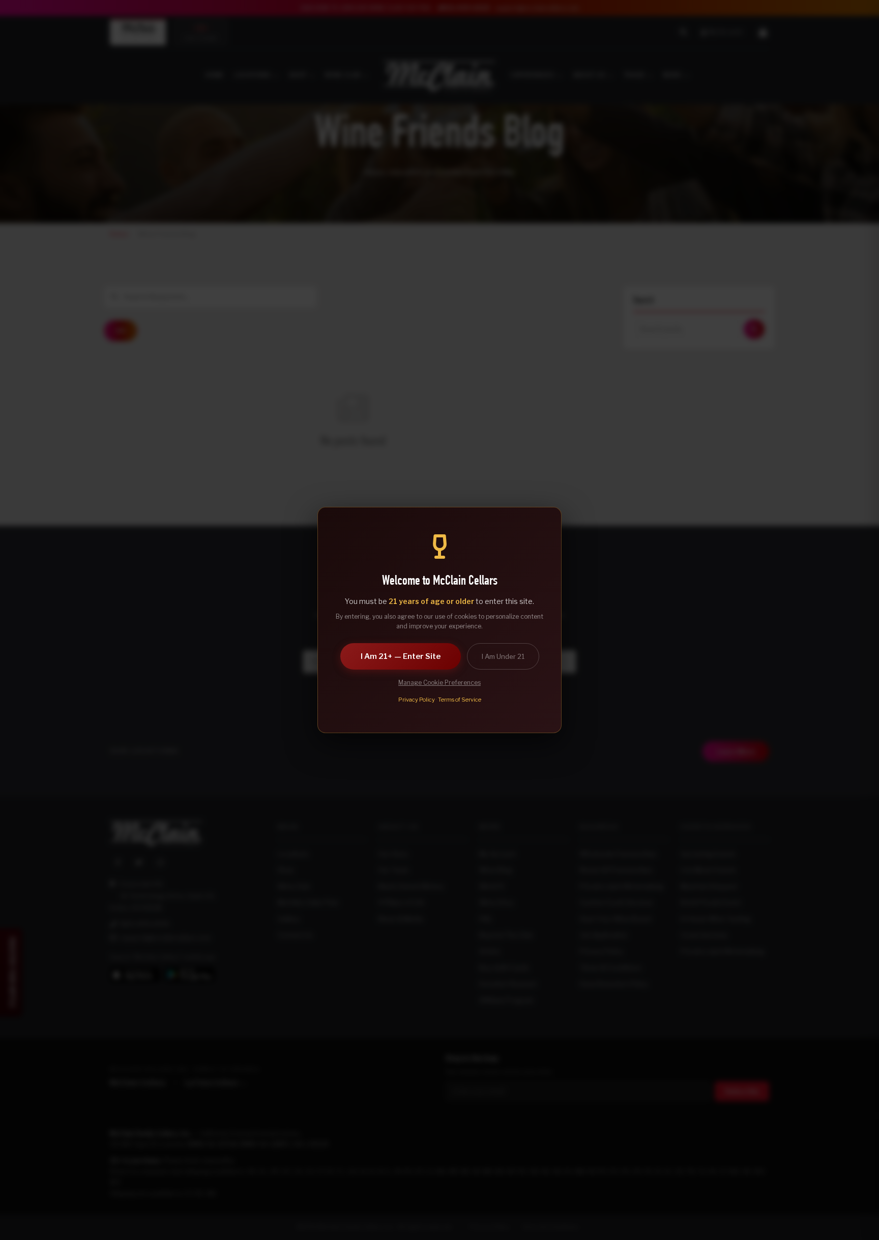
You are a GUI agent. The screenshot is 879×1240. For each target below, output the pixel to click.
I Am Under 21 (503, 656)
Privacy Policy (416, 699)
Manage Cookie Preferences (439, 682)
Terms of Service (459, 699)
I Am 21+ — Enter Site (401, 656)
